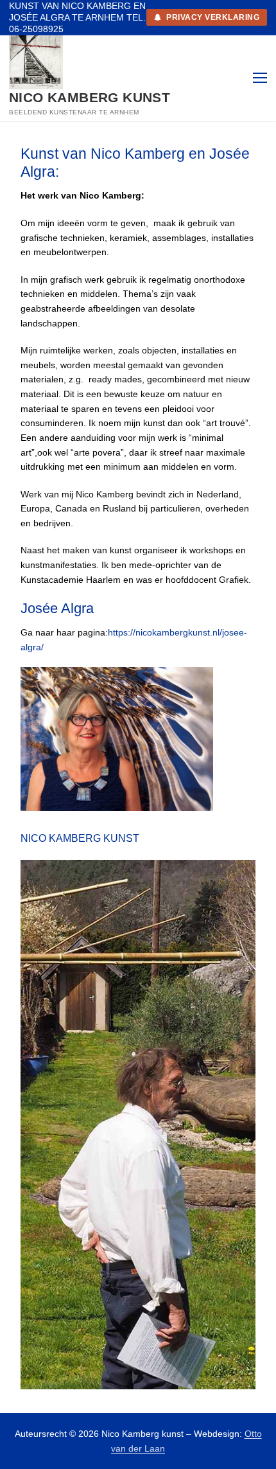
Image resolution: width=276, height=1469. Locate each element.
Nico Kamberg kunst (89, 97)
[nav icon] (260, 77)
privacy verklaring (212, 17)
